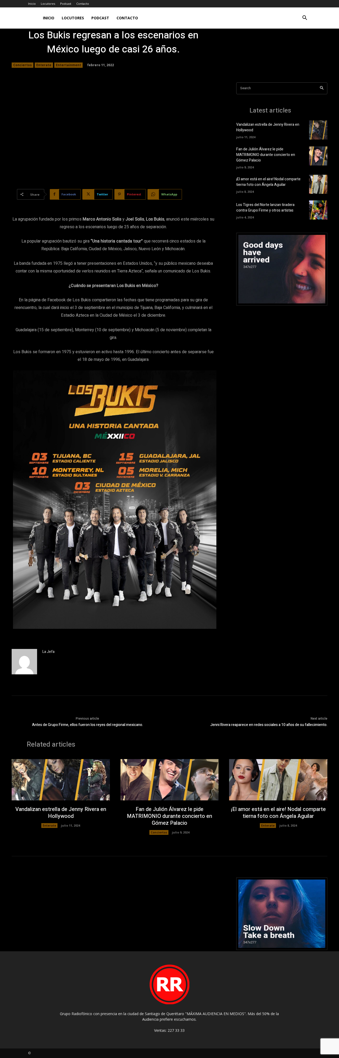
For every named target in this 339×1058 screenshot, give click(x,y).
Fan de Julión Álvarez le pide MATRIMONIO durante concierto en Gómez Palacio (265, 154)
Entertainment (68, 65)
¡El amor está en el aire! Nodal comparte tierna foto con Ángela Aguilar (268, 181)
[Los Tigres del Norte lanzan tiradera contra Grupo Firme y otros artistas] (318, 209)
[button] (304, 18)
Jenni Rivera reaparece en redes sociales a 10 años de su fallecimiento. (268, 725)
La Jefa (48, 651)
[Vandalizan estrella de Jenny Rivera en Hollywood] (318, 130)
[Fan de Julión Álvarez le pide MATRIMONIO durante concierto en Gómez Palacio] (318, 155)
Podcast (65, 4)
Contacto (82, 4)
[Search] (321, 88)
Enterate (43, 65)
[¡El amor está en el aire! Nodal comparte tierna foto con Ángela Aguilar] (318, 184)
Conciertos (22, 65)
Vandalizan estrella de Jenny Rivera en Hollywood (60, 812)
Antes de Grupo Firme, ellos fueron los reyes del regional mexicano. (87, 725)
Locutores (48, 4)
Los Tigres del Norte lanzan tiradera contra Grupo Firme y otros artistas (265, 207)
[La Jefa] (24, 661)
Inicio (32, 4)
